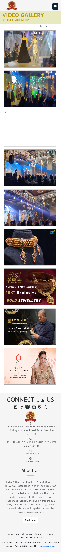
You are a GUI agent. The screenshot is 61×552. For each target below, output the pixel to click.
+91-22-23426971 (39, 442)
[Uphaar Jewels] (32, 241)
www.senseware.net (47, 546)
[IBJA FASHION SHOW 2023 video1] (32, 43)
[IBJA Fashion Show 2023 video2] (32, 82)
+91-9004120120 (16, 442)
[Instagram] (39, 408)
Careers (19, 534)
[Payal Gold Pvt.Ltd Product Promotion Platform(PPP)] (32, 320)
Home (8, 20)
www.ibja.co (32, 461)
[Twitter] (27, 408)
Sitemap (11, 534)
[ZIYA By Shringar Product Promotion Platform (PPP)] (32, 360)
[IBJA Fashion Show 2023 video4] (32, 162)
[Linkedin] (21, 408)
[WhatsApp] (45, 408)
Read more (30, 520)
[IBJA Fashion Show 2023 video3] (32, 122)
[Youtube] (33, 408)
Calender (28, 534)
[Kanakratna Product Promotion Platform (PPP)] (32, 281)
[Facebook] (15, 408)
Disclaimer (38, 534)
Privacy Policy (36, 537)
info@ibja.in (32, 453)
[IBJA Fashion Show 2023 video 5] (32, 201)
